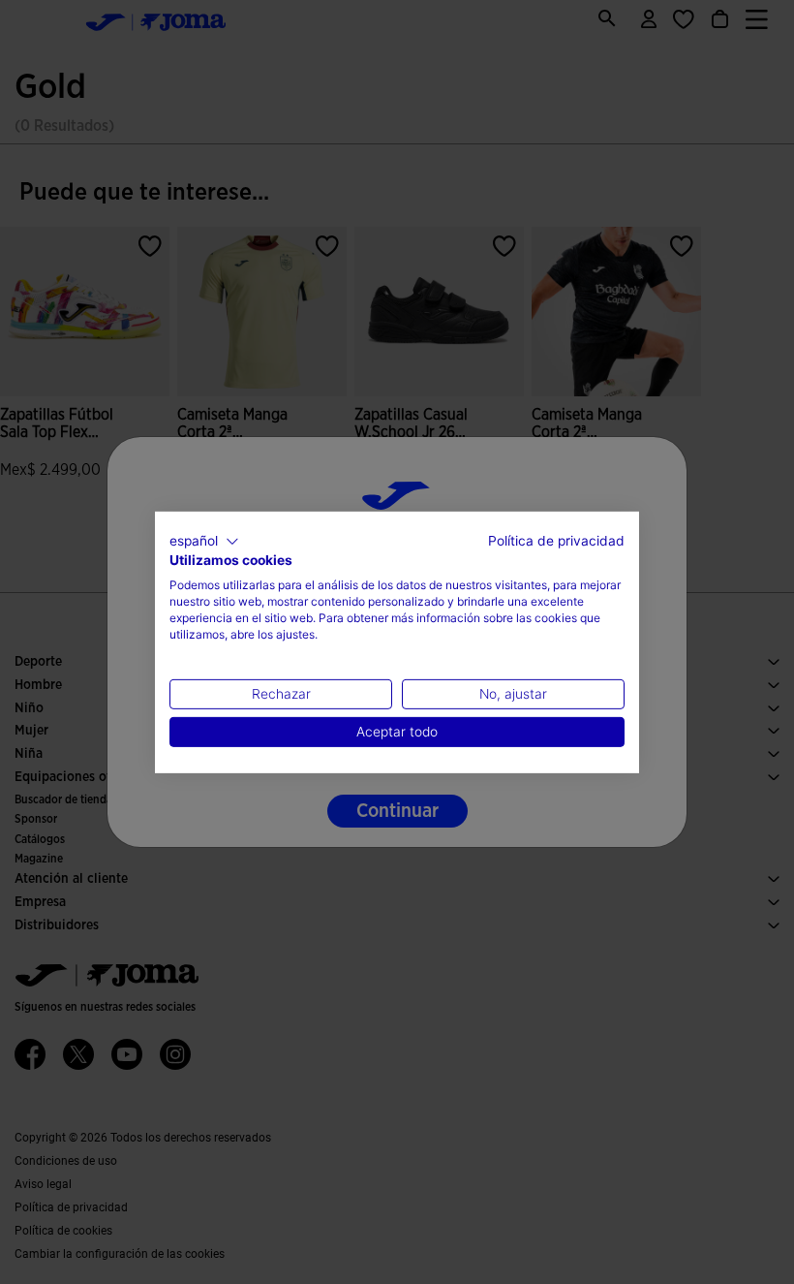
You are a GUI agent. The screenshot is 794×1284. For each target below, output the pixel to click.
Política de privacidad (556, 540)
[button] (204, 540)
